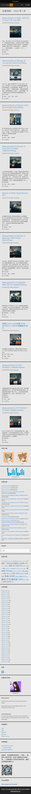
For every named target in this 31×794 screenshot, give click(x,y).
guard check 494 (5, 485)
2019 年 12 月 (4, 660)
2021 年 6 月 (4, 632)
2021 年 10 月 (4, 624)
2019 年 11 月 (4, 661)
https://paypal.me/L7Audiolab (9, 784)
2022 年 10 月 (4, 600)
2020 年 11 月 (4, 646)
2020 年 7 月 (4, 652)
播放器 (5, 227)
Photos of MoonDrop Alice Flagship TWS (11, 535)
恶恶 (25, 568)
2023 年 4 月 (4, 593)
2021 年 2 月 (4, 640)
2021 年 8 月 (4, 628)
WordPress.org (5, 736)
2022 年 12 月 (4, 597)
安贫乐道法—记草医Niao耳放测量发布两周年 (12, 538)
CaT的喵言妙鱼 (15, 561)
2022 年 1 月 (4, 618)
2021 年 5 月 (4, 634)
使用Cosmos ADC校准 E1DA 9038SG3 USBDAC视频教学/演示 (15, 326)
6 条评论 (6, 186)
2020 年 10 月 (4, 648)
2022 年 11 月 (4, 598)
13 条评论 (6, 275)
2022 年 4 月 (4, 612)
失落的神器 (13, 568)
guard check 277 (5, 487)
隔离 (24, 579)
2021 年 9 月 (4, 626)
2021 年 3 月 (4, 638)
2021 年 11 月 (4, 622)
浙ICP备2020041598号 (22, 789)
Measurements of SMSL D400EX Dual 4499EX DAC (14, 524)
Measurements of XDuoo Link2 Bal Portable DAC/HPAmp (15, 106)
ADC (10, 561)
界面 (6, 573)
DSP (21, 561)
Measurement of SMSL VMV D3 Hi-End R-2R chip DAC (15, 19)
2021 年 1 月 (4, 642)
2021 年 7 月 (4, 630)
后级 (5, 568)
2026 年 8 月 (4, 591)
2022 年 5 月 (4, 610)
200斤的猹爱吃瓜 (5, 561)
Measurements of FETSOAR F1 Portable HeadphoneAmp (15, 409)
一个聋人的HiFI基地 (6, 747)
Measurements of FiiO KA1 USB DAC (10, 518)
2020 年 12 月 (4, 644)
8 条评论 (6, 317)
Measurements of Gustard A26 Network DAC (12, 509)
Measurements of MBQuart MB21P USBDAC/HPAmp (14, 495)
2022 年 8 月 (4, 604)
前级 (5, 52)
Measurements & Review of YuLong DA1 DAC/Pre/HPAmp (14, 62)
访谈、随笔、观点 (8, 354)
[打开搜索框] (22, 5)
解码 (16, 96)
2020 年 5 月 (4, 656)
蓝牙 (27, 576)
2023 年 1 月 (4, 595)
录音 (22, 568)
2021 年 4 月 (4, 636)
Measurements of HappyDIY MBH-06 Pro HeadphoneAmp (14, 283)
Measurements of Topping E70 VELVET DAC (12, 506)
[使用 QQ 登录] (3, 672)
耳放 (12, 96)
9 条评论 (6, 442)
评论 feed (3, 734)
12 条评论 (6, 54)
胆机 (22, 576)
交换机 (7, 565)
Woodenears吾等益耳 (6, 749)
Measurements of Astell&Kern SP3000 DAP (12, 499)
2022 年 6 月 (4, 608)
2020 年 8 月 (4, 650)
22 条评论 (6, 229)
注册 (2, 728)
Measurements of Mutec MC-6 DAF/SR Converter (14, 528)
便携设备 (6, 135)
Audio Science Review (7, 745)
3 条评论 (6, 358)
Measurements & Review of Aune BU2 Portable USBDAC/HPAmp (13, 148)
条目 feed (3, 732)
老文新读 (22, 573)
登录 (2, 730)
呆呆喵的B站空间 (15, 476)
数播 (11, 571)
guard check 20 (5, 489)
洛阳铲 (20, 571)
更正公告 (16, 571)
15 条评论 (6, 98)
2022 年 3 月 (4, 614)
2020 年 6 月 (4, 654)
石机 (9, 96)
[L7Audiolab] (7, 5)
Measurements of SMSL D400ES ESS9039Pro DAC (14, 513)
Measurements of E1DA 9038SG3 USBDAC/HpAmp (13, 366)
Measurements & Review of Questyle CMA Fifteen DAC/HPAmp (13, 238)
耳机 (17, 576)
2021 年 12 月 (4, 620)
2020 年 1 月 (4, 658)
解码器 (13, 137)
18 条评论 (6, 401)
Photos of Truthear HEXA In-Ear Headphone (12, 531)
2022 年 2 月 (4, 616)
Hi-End (24, 561)
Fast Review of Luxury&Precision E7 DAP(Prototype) (14, 502)
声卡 (8, 568)
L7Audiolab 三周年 (6, 516)
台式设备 (6, 50)
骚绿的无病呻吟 (8, 581)
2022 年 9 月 (4, 602)
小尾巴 (18, 568)
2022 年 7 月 (4, 606)
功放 (19, 566)
